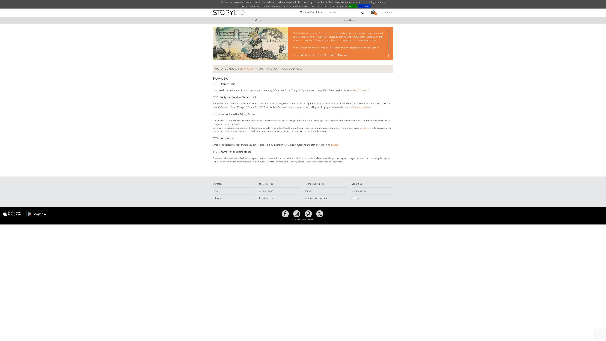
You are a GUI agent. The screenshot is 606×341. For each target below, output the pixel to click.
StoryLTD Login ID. (361, 90)
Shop (255, 20)
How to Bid (246, 69)
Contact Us (357, 184)
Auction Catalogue (226, 69)
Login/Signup (387, 12)
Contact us (295, 69)
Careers (355, 198)
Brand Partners (266, 198)
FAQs (283, 69)
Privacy (308, 191)
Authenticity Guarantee (316, 198)
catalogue (335, 145)
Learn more (364, 6)
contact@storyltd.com (313, 12)
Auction (349, 20)
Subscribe (217, 198)
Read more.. (343, 55)
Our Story (217, 184)
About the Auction (267, 69)
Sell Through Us (359, 191)
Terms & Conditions (314, 184)
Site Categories (266, 184)
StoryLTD (367, 128)
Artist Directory (266, 191)
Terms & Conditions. (361, 107)
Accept (352, 6)
